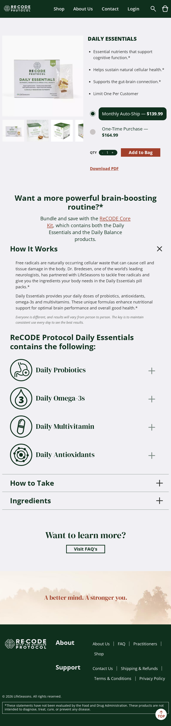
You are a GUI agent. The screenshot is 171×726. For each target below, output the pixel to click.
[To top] (161, 714)
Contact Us (103, 668)
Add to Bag (141, 152)
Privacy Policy (152, 678)
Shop (59, 9)
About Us (83, 9)
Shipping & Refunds (139, 668)
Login (133, 9)
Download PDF (104, 168)
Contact (110, 9)
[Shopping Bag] (165, 10)
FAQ (121, 643)
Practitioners (145, 643)
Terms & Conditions (112, 678)
